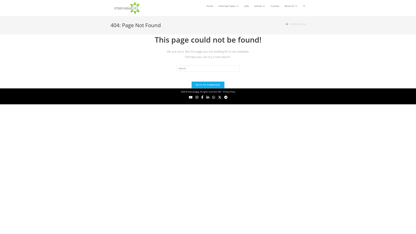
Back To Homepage (208, 84)
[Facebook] (202, 97)
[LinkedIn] (207, 97)
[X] (213, 97)
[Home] (287, 24)
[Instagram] (196, 97)
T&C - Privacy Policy (226, 91)
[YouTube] (191, 97)
